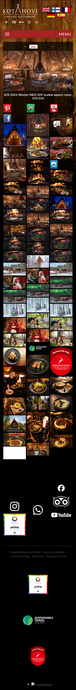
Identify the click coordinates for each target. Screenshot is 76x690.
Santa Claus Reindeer (54, 552)
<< (25, 46)
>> (52, 46)
